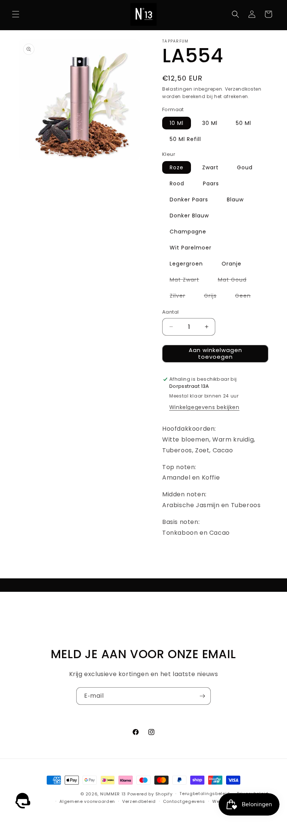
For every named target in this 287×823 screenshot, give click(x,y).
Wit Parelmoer (191, 247)
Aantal (170, 311)
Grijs (214, 297)
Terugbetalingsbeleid (204, 794)
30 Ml (209, 123)
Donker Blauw (189, 215)
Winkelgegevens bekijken (204, 407)
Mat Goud (236, 281)
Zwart (210, 167)
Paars (211, 183)
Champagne (188, 231)
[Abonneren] (202, 696)
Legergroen (186, 263)
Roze (176, 167)
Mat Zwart (188, 281)
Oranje (231, 263)
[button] (15, 14)
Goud (245, 167)
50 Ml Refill (185, 139)
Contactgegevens (184, 801)
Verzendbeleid (139, 801)
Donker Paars (189, 199)
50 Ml (243, 123)
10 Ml (176, 123)
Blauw (235, 199)
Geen (246, 297)
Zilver (181, 297)
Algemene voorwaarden (87, 801)
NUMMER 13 (113, 794)
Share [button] (178, 555)
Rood (177, 183)
